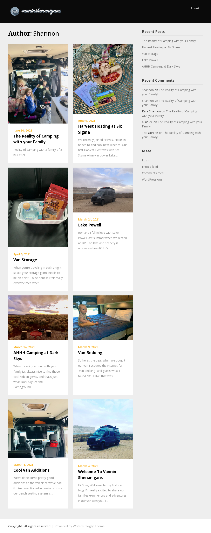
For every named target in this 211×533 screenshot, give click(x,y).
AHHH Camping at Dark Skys (161, 66)
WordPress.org (152, 179)
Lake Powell (89, 225)
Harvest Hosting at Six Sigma (161, 47)
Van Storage (25, 259)
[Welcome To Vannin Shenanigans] (103, 429)
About (195, 8)
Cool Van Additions (31, 470)
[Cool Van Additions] (38, 428)
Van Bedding (90, 352)
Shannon (148, 90)
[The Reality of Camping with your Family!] (38, 83)
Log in (146, 160)
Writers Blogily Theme (89, 526)
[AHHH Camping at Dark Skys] (38, 317)
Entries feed (150, 167)
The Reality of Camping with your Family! (169, 41)
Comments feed (153, 173)
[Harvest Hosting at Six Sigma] (103, 78)
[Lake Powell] (103, 190)
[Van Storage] (38, 207)
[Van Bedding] (103, 317)
